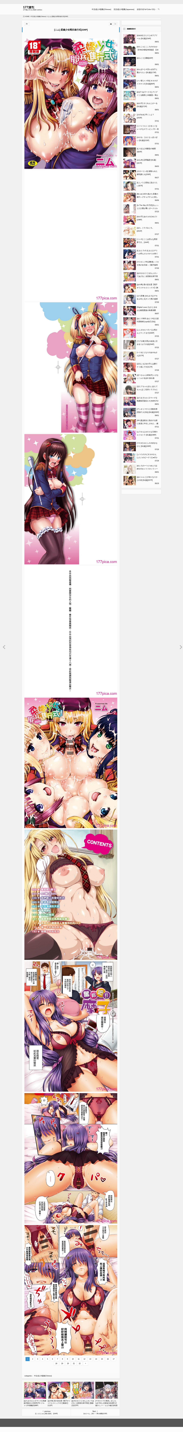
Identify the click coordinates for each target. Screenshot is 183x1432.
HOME (27, 16)
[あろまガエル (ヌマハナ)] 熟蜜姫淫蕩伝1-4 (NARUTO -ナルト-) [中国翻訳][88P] (35, 1403)
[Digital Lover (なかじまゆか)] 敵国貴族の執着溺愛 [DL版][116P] (147, 310)
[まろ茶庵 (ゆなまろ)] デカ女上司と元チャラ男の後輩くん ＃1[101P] (147, 299)
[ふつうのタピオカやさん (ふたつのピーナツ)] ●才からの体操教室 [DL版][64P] (147, 457)
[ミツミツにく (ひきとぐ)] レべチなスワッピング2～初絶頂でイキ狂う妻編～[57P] (148, 129)
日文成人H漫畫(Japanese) (124, 9)
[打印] (111, 24)
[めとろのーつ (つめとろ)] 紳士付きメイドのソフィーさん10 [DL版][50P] (147, 469)
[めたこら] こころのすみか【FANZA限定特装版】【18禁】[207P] (147, 50)
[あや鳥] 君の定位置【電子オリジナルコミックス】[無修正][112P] (59, 1403)
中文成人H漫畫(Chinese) (101, 9)
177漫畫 (28, 7)
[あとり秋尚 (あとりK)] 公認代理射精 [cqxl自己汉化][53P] (148, 321)
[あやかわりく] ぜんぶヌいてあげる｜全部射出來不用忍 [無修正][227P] (82, 1403)
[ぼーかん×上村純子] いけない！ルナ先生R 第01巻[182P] (147, 378)
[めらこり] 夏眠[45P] (145, 58)
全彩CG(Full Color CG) (146, 9)
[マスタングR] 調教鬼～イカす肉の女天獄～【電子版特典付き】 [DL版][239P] (148, 265)
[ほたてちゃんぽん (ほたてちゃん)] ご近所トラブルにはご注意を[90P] (147, 389)
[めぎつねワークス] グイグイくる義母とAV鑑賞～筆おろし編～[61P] (147, 95)
